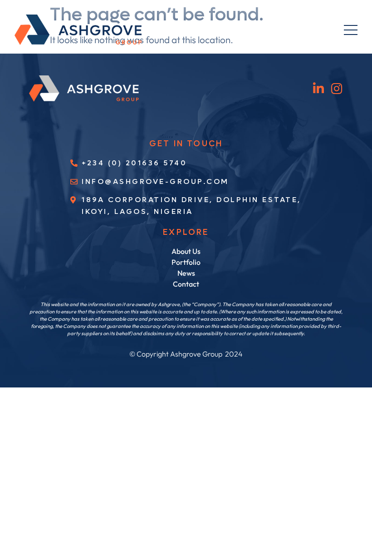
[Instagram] (337, 88)
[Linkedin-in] (319, 88)
